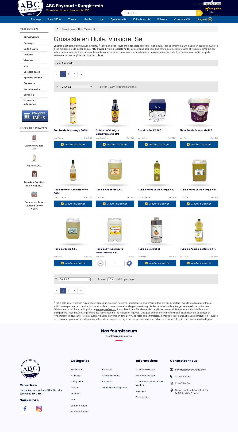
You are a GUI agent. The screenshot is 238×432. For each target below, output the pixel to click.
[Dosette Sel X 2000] (157, 112)
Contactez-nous (145, 369)
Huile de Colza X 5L (65, 249)
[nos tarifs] (34, 116)
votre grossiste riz (106, 309)
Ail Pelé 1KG (34, 165)
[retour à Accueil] (57, 29)
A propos (141, 391)
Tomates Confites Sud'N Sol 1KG (34, 184)
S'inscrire (198, 3)
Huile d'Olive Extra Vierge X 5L (198, 189)
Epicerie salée (118, 19)
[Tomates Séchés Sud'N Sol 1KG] (34, 175)
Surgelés (202, 19)
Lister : (104, 86)
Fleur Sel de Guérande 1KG (196, 130)
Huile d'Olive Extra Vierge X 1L (156, 189)
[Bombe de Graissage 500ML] (73, 112)
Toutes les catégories (30, 102)
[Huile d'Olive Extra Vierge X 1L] (157, 171)
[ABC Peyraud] (60, 8)
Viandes (88, 19)
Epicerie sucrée (141, 19)
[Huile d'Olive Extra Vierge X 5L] (199, 171)
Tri (56, 86)
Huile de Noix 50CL (149, 249)
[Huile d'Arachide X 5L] (115, 171)
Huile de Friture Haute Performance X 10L (109, 250)
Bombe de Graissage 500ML (71, 130)
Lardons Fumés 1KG (34, 147)
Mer (101, 19)
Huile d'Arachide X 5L (109, 189)
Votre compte (212, 15)
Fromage (36, 19)
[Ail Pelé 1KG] (34, 158)
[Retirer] (100, 263)
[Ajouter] (129, 263)
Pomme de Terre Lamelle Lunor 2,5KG (34, 205)
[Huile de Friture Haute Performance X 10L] (115, 230)
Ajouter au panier (75, 144)
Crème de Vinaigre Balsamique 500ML (107, 132)
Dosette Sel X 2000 (149, 130)
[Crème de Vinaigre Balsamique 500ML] (115, 112)
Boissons (162, 19)
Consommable (182, 19)
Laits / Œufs (54, 19)
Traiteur (72, 19)
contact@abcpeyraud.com (190, 369)
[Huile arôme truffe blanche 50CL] (73, 171)
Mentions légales (145, 375)
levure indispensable (128, 45)
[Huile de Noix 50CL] (157, 230)
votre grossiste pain (183, 306)
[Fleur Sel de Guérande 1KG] (199, 112)
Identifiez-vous (212, 3)
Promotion (31, 37)
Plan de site (142, 397)
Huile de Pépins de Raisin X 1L (198, 249)
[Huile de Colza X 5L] (73, 230)
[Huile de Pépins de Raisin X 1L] (199, 230)
